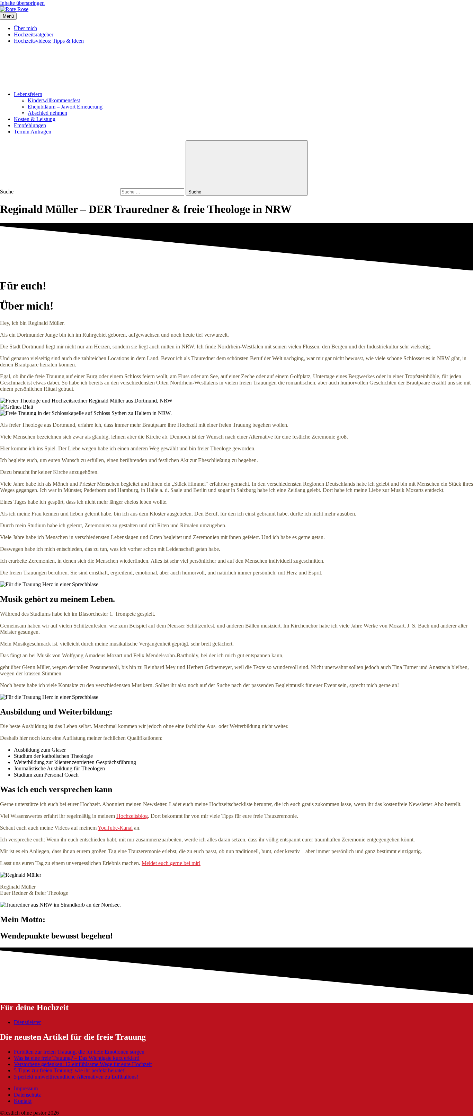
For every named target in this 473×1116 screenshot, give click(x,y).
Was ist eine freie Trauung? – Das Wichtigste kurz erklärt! (77, 1058)
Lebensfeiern (28, 94)
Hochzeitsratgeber (33, 34)
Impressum (26, 1088)
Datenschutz (27, 1095)
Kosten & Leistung (34, 119)
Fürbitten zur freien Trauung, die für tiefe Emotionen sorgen (79, 1052)
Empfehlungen (30, 125)
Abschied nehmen (47, 113)
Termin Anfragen (32, 132)
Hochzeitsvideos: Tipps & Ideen (49, 41)
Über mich (25, 28)
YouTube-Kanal (115, 828)
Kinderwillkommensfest (54, 100)
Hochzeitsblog (132, 816)
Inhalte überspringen (22, 3)
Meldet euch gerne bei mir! (171, 863)
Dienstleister (27, 1022)
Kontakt (23, 1101)
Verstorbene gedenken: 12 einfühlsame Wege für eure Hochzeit (83, 1064)
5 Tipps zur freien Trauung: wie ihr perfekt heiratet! (70, 1070)
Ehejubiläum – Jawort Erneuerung (65, 107)
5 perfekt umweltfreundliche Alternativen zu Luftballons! (76, 1077)
